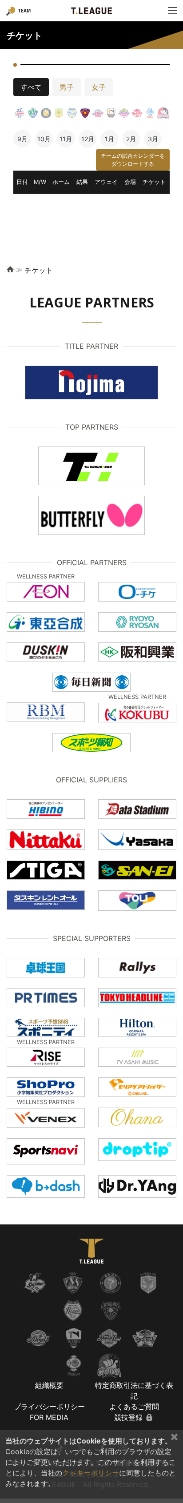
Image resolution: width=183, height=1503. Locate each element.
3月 (153, 139)
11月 (66, 139)
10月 (44, 139)
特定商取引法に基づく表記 (134, 1390)
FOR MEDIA (49, 1417)
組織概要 (49, 1385)
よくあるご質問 (134, 1406)
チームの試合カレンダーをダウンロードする (133, 159)
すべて (31, 87)
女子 (99, 87)
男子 (67, 87)
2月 (131, 139)
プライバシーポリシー (49, 1406)
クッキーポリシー (90, 1472)
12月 (87, 139)
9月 (22, 139)
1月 (109, 139)
